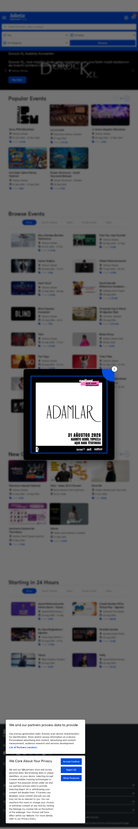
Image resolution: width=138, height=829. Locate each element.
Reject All (71, 769)
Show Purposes (71, 778)
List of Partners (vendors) (23, 747)
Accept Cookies (71, 761)
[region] (45, 771)
